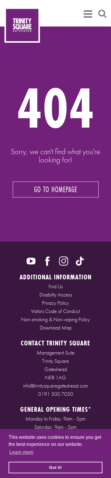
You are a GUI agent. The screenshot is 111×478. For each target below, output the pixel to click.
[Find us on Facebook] (47, 260)
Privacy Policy (55, 302)
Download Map (56, 327)
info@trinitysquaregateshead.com (55, 385)
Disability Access (55, 294)
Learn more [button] (21, 452)
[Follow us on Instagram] (63, 260)
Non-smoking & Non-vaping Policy (55, 319)
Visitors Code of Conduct (55, 311)
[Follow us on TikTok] (80, 260)
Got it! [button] (55, 467)
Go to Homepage (55, 189)
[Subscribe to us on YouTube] (31, 260)
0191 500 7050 (55, 393)
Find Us (56, 286)
